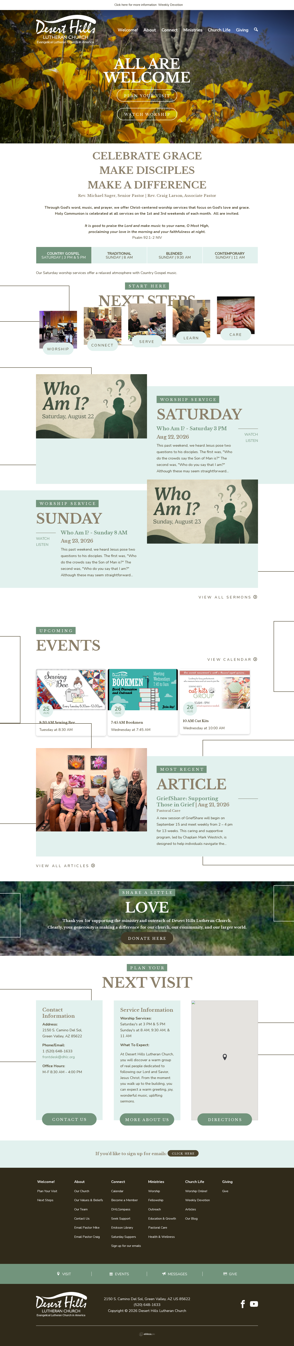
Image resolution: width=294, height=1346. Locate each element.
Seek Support (120, 1218)
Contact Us (69, 1119)
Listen (252, 440)
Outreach (154, 1209)
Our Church (81, 1191)
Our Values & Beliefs (88, 1200)
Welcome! (128, 30)
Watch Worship (147, 114)
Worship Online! (196, 1191)
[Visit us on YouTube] (254, 1304)
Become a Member (124, 1200)
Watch (251, 434)
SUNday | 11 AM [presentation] (230, 255)
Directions (225, 1120)
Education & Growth (162, 1218)
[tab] (63, 255)
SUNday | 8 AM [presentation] (119, 255)
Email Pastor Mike (87, 1227)
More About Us (147, 1120)
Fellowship (155, 1200)
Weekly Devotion (197, 1200)
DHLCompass (120, 1209)
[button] (225, 1057)
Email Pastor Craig (87, 1237)
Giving (242, 30)
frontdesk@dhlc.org (58, 1056)
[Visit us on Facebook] (243, 1304)
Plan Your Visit (147, 96)
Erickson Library (122, 1227)
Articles (190, 1209)
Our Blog (191, 1218)
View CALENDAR (229, 659)
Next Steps (45, 1200)
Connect (170, 30)
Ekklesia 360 (147, 1334)
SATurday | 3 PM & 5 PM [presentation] (64, 255)
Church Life (219, 30)
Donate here (147, 938)
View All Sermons (225, 597)
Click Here (183, 1153)
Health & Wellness (161, 1237)
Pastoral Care (157, 1227)
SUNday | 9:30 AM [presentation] (175, 255)
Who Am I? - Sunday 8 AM (94, 533)
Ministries (192, 30)
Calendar (117, 1191)
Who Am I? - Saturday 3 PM (192, 428)
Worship (154, 1191)
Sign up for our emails (126, 1246)
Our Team (81, 1209)
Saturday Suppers (123, 1237)
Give (225, 1191)
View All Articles (63, 865)
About (149, 30)
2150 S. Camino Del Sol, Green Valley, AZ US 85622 (147, 1298)
